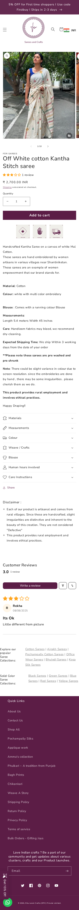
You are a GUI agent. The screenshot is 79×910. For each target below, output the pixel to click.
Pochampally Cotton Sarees (44, 654)
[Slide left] (31, 146)
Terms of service (19, 829)
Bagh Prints (16, 775)
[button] (5, 29)
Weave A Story (18, 793)
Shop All (14, 729)
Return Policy (17, 811)
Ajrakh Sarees (57, 649)
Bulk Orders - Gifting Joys (26, 838)
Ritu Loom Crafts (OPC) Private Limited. (43, 903)
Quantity (8, 193)
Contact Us (15, 720)
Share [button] (11, 487)
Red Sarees (48, 681)
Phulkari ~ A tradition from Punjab (31, 766)
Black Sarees (37, 676)
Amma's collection (20, 757)
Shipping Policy (18, 802)
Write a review (30, 586)
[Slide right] (48, 146)
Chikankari (15, 784)
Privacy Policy (17, 820)
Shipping (7, 187)
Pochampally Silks (20, 738)
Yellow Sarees (68, 681)
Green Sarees (58, 676)
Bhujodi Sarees (56, 659)
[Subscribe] (67, 870)
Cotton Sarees (35, 649)
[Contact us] (7, 902)
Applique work (18, 748)
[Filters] (63, 585)
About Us (14, 711)
